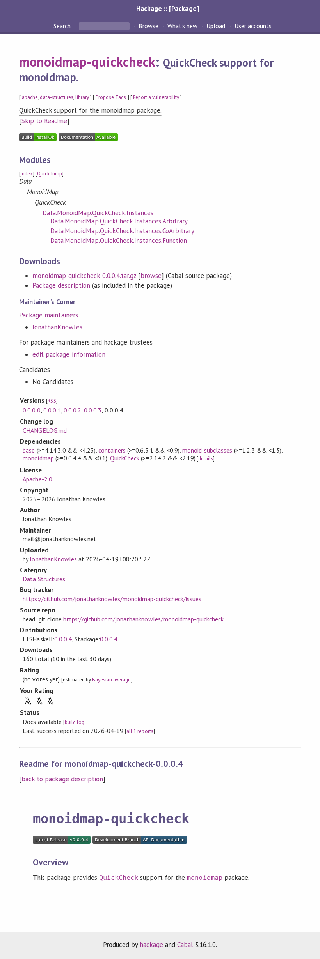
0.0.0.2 (72, 410)
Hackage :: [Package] (167, 8)
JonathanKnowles (57, 327)
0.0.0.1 (52, 410)
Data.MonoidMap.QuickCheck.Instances (98, 213)
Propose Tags (111, 97)
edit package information (68, 354)
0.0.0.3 (92, 410)
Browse (148, 26)
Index (27, 173)
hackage (151, 944)
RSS (52, 401)
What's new (182, 26)
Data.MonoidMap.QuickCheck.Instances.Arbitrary (119, 221)
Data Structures (44, 579)
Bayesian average (111, 679)
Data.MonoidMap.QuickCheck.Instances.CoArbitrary (122, 230)
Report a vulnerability (156, 97)
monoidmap (38, 458)
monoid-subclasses (207, 450)
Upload (215, 26)
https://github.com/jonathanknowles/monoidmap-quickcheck (143, 619)
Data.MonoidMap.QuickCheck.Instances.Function (118, 240)
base (29, 450)
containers (112, 450)
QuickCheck (124, 458)
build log (74, 722)
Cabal (185, 944)
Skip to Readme (44, 121)
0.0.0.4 (63, 639)
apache (30, 97)
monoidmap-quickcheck (87, 61)
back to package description (62, 779)
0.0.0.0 (31, 410)
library (82, 97)
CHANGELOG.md (44, 430)
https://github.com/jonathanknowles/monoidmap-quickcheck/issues (112, 599)
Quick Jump (49, 173)
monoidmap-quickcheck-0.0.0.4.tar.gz (84, 275)
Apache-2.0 (37, 479)
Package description (61, 285)
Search (62, 26)
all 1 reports (139, 731)
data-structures (56, 97)
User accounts (253, 26)
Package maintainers (48, 315)
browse (151, 275)
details (205, 458)
